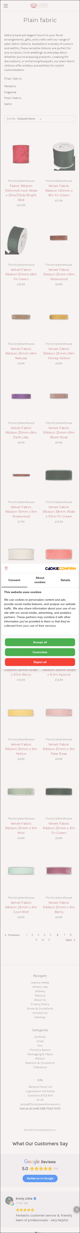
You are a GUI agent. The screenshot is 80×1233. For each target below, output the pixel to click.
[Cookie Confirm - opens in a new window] (60, 568)
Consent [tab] (14, 580)
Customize (40, 652)
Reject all (40, 662)
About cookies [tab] (40, 580)
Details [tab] (65, 580)
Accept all (40, 642)
